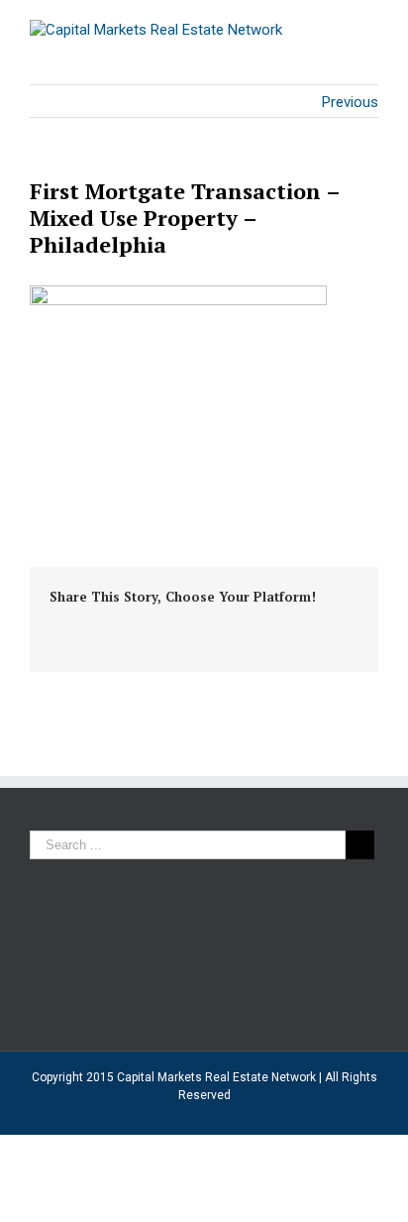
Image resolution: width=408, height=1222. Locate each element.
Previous (350, 102)
